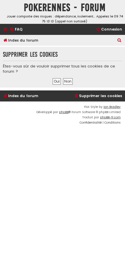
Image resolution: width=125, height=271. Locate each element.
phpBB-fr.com (110, 117)
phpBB (64, 112)
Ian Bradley (112, 107)
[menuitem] (16, 29)
